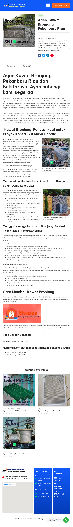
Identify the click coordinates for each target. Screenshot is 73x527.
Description (11, 66)
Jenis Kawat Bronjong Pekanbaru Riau (58, 48)
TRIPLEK (57, 481)
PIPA (55, 483)
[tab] (11, 66)
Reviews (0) (27, 66)
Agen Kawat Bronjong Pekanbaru (13, 98)
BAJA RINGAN (59, 494)
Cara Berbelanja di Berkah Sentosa (19, 328)
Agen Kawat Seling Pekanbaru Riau (14, 454)
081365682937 (22, 352)
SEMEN (56, 491)
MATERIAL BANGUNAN (58, 487)
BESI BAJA (57, 478)
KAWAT (47, 39)
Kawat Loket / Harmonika (14, 408)
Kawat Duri (52, 39)
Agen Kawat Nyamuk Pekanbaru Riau (50, 411)
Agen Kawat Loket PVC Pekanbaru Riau (15, 411)
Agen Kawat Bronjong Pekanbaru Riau (52, 41)
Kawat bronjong (8, 139)
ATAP (56, 497)
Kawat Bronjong (25, 157)
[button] (48, 5)
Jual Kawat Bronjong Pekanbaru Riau (48, 50)
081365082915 (22, 355)
